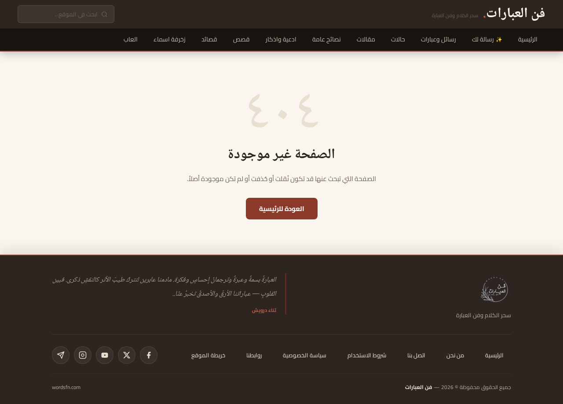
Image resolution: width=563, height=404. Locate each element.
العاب (131, 39)
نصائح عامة (326, 39)
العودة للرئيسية (281, 208)
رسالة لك (483, 39)
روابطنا (254, 355)
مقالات (366, 39)
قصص (241, 39)
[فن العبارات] (495, 289)
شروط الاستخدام (366, 355)
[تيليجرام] (60, 355)
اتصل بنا (416, 355)
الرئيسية (527, 39)
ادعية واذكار (281, 39)
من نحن (455, 355)
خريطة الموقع (208, 355)
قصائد (209, 39)
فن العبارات (418, 387)
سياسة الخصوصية (304, 355)
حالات (398, 39)
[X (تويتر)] (126, 355)
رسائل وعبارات (438, 39)
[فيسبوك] (148, 355)
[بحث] (104, 14)
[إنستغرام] (82, 355)
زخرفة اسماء (170, 39)
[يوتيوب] (104, 355)
